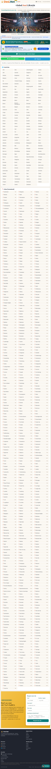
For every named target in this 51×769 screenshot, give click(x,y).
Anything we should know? (33, 713)
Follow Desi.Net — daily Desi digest (26, 53)
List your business (4, 756)
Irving (27, 743)
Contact (2, 761)
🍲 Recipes (3, 743)
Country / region (41, 698)
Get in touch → (46, 37)
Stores (27, 734)
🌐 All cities (3, 748)
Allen (27, 749)
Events (27, 737)
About (2, 760)
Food (27, 733)
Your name (29, 708)
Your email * (29, 703)
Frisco (27, 746)
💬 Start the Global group (12, 58)
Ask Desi (47, 766)
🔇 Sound (47, 31)
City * (28, 698)
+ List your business (46, 1)
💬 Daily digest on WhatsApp (6, 753)
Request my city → (38, 720)
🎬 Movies (3, 745)
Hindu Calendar (29, 739)
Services (28, 736)
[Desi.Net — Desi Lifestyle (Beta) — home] (8, 1)
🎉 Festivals (3, 746)
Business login (4, 758)
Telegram (38, 58)
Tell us (18, 764)
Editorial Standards (4, 764)
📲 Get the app (38, 1)
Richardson (28, 748)
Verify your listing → (43, 48)
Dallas (27, 745)
